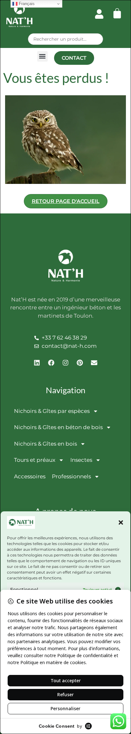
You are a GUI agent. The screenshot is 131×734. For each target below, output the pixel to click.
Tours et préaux (34, 460)
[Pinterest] (79, 362)
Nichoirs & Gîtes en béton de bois (58, 427)
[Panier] (117, 13)
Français (26, 3)
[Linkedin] (37, 362)
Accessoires (29, 476)
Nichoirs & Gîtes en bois (45, 444)
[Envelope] (94, 362)
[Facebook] (51, 362)
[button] (121, 522)
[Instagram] (65, 362)
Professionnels (71, 476)
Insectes (81, 460)
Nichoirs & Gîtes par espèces (52, 411)
